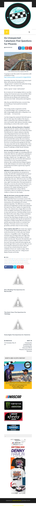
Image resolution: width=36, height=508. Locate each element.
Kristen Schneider (19, 260)
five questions (17, 258)
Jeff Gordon (26, 258)
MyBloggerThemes (18, 505)
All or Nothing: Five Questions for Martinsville (14, 290)
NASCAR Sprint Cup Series (23, 263)
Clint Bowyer (8, 258)
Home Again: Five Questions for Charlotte (17, 334)
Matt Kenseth (14, 262)
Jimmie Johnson (8, 260)
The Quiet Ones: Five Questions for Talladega (15, 313)
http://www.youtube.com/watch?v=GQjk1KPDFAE (17, 77)
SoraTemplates (16, 500)
